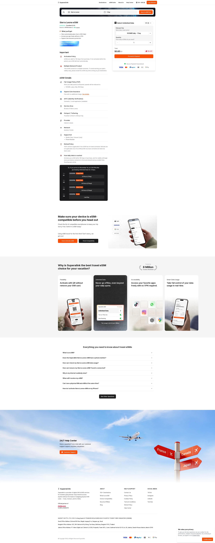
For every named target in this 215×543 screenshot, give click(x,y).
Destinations (102, 2)
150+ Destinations (105, 492)
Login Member (152, 2)
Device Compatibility (106, 498)
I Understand (207, 539)
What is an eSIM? (68, 353)
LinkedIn (150, 498)
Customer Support (70, 452)
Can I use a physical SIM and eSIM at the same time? (81, 383)
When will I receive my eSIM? (73, 378)
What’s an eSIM (104, 495)
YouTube (150, 502)
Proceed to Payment (134, 56)
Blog (101, 505)
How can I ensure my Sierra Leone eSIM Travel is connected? (84, 368)
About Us (121, 2)
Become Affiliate (105, 502)
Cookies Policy (128, 498)
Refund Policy (128, 505)
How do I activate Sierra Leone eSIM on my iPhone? (81, 388)
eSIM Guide (112, 2)
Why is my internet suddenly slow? (75, 373)
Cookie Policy (196, 535)
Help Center (129, 2)
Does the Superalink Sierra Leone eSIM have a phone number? (84, 358)
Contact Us (127, 492)
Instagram (150, 495)
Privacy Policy (128, 495)
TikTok (150, 492)
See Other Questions (107, 396)
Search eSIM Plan (146, 12)
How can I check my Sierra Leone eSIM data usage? (81, 363)
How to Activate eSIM (68, 241)
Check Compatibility (88, 241)
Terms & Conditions (130, 502)
